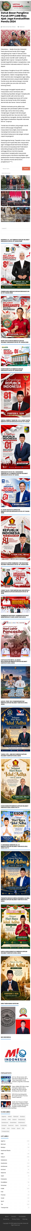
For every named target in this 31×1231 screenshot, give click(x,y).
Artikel (10, 1116)
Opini (16, 1125)
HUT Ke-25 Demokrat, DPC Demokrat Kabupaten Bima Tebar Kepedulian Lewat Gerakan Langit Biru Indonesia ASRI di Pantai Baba (15, 1080)
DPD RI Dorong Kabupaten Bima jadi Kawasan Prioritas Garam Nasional (20, 1095)
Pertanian (3, 1185)
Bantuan (16, 1116)
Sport (18, 1128)
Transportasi (5, 1131)
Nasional (22, 27)
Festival (4, 1119)
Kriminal (4, 1125)
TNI (23, 1128)
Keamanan (21, 1119)
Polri (8, 1128)
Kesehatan (13, 1122)
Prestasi (3, 1195)
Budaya (22, 1116)
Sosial (13, 1128)
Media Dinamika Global (20, 1223)
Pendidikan (4, 1182)
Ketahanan (21, 1122)
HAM (9, 1119)
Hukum (15, 1119)
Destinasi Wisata (5, 1150)
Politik (3, 1128)
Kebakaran (5, 1122)
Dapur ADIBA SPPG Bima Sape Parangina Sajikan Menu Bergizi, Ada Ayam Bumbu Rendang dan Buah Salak (20, 1089)
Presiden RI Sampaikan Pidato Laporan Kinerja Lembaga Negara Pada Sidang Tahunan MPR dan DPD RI (15, 202)
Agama (4, 1116)
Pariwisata (23, 1125)
